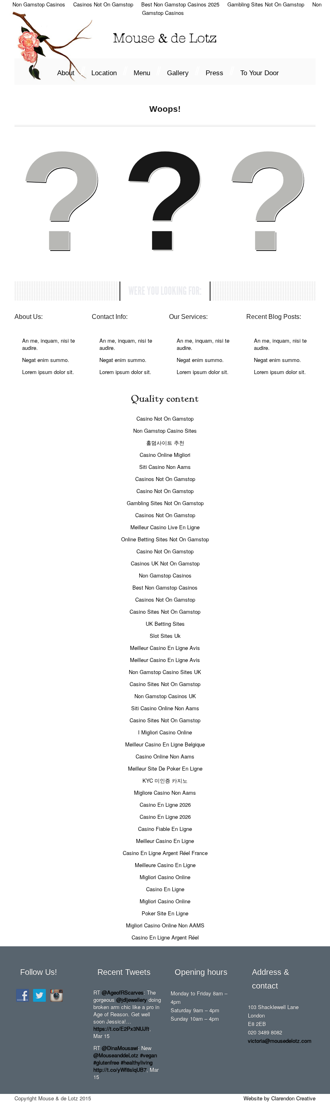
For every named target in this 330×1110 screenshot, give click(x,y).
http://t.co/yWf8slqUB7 (119, 1069)
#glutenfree (106, 1062)
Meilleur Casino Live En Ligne (165, 527)
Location (108, 71)
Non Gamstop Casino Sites (165, 430)
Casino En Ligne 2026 (165, 804)
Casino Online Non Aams (165, 756)
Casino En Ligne (165, 889)
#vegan (148, 1055)
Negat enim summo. (45, 360)
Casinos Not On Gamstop (165, 479)
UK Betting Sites (165, 623)
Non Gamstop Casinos (165, 575)
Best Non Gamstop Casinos (165, 587)
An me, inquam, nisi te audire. (48, 344)
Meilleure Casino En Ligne (165, 865)
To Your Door (259, 73)
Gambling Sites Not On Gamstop (165, 503)
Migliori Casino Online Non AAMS (165, 925)
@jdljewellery (131, 999)
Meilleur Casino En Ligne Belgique (165, 744)
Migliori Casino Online (165, 877)
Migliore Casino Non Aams (165, 792)
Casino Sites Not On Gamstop (165, 611)
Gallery (182, 71)
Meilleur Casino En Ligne (165, 841)
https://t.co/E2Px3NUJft (121, 1028)
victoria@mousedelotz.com (279, 1040)
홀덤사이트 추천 (165, 442)
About (70, 71)
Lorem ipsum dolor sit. (48, 372)
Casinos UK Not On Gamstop (165, 563)
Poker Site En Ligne (165, 913)
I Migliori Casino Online (165, 732)
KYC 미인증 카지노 (165, 780)
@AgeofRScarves (123, 992)
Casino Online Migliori (165, 454)
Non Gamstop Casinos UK (165, 696)
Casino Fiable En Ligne (165, 828)
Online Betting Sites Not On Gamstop (165, 539)
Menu (146, 71)
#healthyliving (137, 1062)
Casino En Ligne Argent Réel (165, 937)
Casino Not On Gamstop (165, 418)
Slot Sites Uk (165, 635)
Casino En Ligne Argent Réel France (165, 853)
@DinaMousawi (120, 1048)
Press (219, 71)
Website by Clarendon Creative (279, 1098)
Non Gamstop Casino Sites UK (165, 672)
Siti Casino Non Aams (165, 467)
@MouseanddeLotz (115, 1055)
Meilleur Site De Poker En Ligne (165, 768)
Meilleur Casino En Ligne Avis (165, 648)
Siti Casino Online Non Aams (165, 708)
